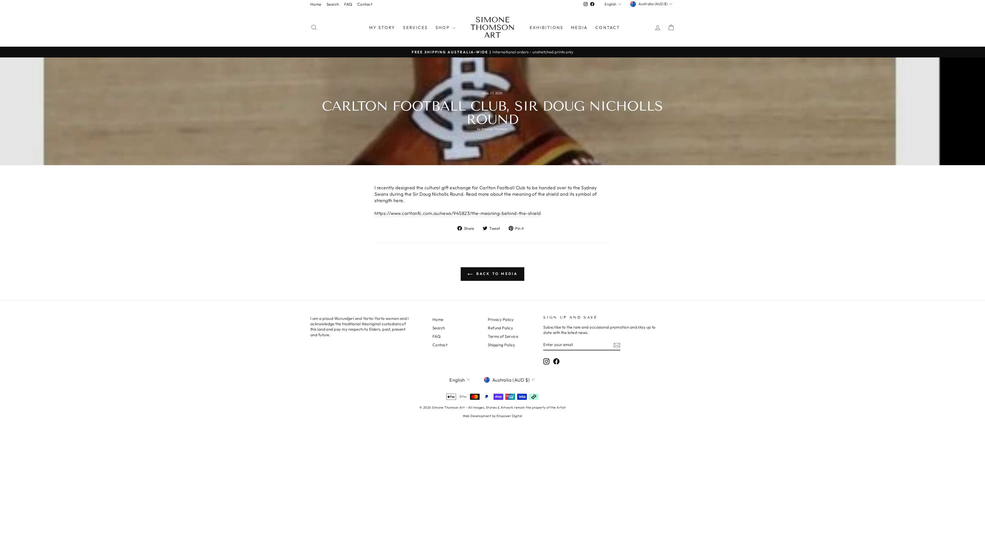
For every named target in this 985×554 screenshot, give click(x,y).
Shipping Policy (501, 344)
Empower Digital (509, 416)
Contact (364, 4)
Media (579, 27)
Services (415, 27)
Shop (443, 27)
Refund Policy (500, 327)
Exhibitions (546, 27)
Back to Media (496, 273)
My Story (382, 27)
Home (315, 4)
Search (333, 4)
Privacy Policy (501, 319)
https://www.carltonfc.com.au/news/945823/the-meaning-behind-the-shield (458, 213)
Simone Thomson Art (492, 27)
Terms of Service (503, 336)
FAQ (348, 4)
